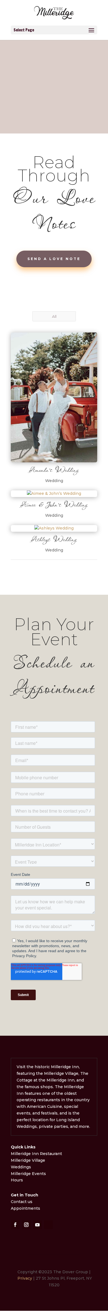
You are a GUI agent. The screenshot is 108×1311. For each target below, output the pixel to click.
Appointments (25, 1208)
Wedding (54, 480)
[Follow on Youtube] (37, 1224)
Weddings (21, 1166)
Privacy (24, 1278)
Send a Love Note (54, 259)
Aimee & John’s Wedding (54, 504)
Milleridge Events (28, 1173)
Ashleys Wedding (54, 539)
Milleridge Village (28, 1160)
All (54, 316)
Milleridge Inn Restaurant (37, 1153)
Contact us (21, 1201)
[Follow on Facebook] (15, 1224)
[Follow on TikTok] (48, 1224)
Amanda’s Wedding (54, 470)
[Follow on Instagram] (26, 1224)
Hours (17, 1180)
